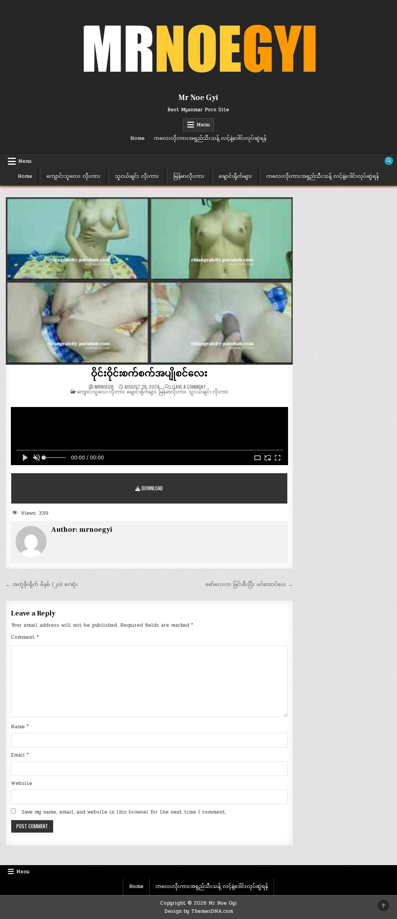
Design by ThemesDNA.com (198, 911)
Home (137, 138)
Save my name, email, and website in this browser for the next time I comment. (124, 812)
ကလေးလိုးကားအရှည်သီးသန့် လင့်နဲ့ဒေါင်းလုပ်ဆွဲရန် (210, 138)
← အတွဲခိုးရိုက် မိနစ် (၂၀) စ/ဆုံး (41, 584)
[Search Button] (389, 161)
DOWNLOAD (151, 488)
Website (21, 783)
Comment (25, 637)
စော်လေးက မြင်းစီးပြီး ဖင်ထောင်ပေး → (249, 584)
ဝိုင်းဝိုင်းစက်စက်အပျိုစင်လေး (149, 373)
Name (20, 727)
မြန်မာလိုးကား (188, 176)
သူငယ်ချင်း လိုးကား (137, 176)
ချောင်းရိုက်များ (235, 176)
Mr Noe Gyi (198, 98)
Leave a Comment (189, 386)
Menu (203, 125)
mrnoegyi (104, 386)
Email (20, 755)
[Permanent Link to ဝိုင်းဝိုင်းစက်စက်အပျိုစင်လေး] (149, 281)
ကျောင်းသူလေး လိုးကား (73, 176)
